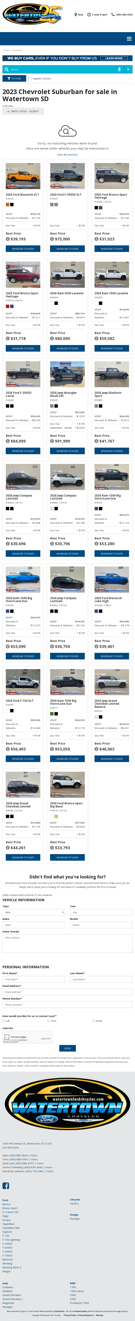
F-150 (5, 1235)
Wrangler (7, 1306)
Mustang (7, 1263)
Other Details (10, 931)
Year (73, 906)
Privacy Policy (70, 1315)
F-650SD (7, 1251)
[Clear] (47, 78)
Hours (34, 1155)
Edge (5, 1216)
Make (5, 918)
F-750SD (7, 1255)
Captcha (7, 1028)
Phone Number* (12, 998)
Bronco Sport (9, 1208)
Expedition (8, 1223)
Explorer (7, 1231)
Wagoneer (8, 1303)
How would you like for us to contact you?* (29, 1016)
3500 (73, 1299)
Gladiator (7, 1291)
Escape (6, 1220)
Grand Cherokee (11, 1295)
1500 (73, 1287)
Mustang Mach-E (11, 1267)
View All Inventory (67, 154)
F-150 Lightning (11, 1239)
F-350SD (7, 1247)
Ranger (6, 1271)
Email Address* (11, 985)
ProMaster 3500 (79, 1303)
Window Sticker (23, 248)
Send (67, 1048)
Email (99, 1020)
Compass (7, 1287)
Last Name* (77, 973)
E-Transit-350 (10, 1212)
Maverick (7, 1259)
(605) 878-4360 (33, 1167)
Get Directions (10, 1147)
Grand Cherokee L (12, 1299)
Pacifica (74, 1203)
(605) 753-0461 (35, 1171)
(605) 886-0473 (19, 1159)
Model (74, 918)
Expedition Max (11, 1227)
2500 (73, 1295)
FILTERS (16, 78)
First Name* (9, 973)
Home (6, 50)
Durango (75, 1218)
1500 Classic (77, 1291)
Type (5, 906)
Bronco (6, 1204)
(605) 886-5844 (19, 1155)
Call (8, 1020)
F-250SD (7, 1243)
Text (53, 1020)
